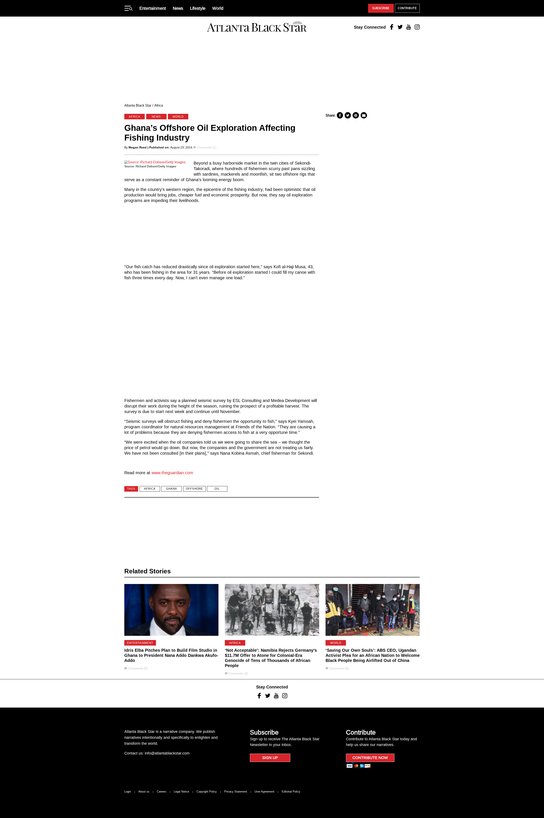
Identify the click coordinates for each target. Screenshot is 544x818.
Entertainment (152, 8)
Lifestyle (197, 8)
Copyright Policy (207, 791)
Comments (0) (137, 668)
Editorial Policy (291, 791)
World (217, 8)
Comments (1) (206, 147)
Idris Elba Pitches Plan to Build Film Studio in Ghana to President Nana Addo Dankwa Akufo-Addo (171, 655)
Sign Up (270, 758)
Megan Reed (138, 147)
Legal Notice (181, 791)
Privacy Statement (235, 791)
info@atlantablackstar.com (167, 753)
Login (127, 791)
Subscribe (381, 8)
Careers (161, 791)
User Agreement (264, 791)
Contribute (407, 8)
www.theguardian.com (172, 472)
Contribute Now (370, 758)
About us (143, 791)
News (178, 8)
